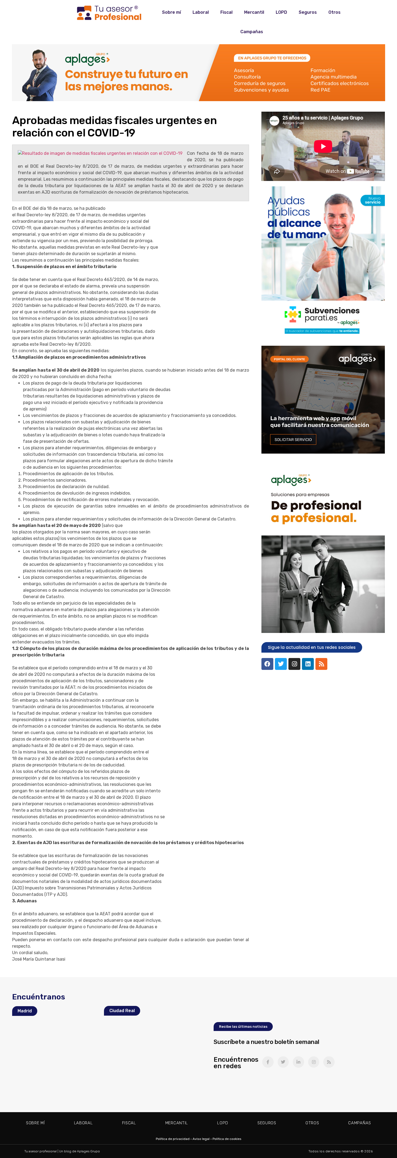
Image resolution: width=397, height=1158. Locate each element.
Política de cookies (227, 1139)
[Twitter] (281, 664)
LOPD (281, 12)
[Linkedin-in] (298, 1062)
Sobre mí (171, 12)
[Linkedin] (308, 664)
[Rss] (321, 664)
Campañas (251, 31)
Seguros (308, 12)
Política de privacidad (173, 1139)
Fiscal (226, 12)
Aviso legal (201, 1139)
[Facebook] (267, 664)
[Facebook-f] (268, 1062)
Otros (334, 12)
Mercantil (254, 12)
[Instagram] (294, 664)
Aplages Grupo (88, 1151)
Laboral (201, 12)
